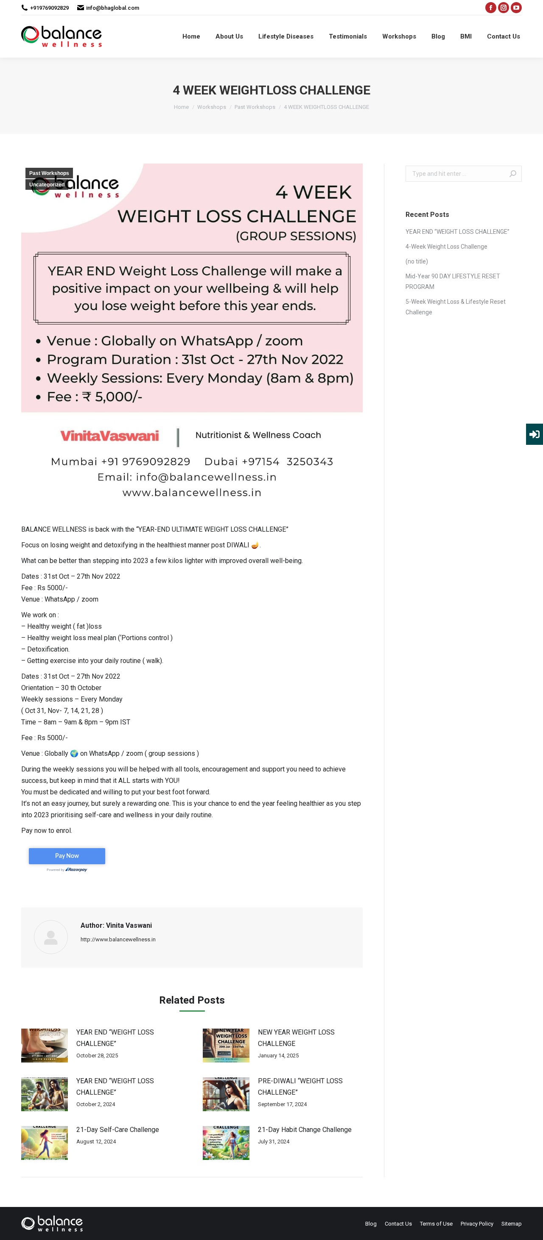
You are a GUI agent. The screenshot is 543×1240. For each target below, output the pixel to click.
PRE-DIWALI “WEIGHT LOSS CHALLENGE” (300, 1086)
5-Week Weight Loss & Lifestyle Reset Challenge (456, 307)
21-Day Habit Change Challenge (305, 1130)
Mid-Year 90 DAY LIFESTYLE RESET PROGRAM (453, 281)
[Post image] (44, 1045)
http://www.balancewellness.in (118, 939)
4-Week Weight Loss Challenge (446, 246)
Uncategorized (46, 185)
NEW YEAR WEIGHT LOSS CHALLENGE (296, 1038)
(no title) (417, 261)
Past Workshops (49, 173)
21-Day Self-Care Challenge (117, 1130)
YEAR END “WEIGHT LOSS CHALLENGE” (115, 1038)
